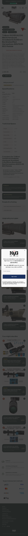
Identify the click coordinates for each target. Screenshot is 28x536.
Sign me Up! (14, 276)
